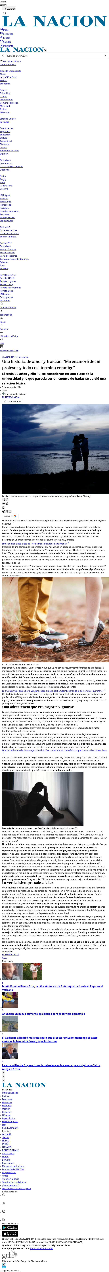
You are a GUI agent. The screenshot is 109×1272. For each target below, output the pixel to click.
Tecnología (5, 201)
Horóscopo (5, 204)
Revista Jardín (7, 290)
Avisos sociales (7, 252)
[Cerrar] (45, 50)
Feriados (4, 208)
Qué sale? (5, 227)
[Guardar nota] (3, 499)
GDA (4, 957)
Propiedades (6, 99)
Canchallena (6, 185)
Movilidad (5, 106)
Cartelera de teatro (9, 233)
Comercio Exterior (9, 102)
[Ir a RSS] (3, 1220)
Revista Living (7, 284)
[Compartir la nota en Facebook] (3, 511)
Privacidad (48, 1248)
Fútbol (3, 176)
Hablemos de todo (9, 150)
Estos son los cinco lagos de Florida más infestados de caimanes (34, 543)
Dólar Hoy (5, 93)
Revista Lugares (8, 281)
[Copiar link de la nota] (3, 507)
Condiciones (36, 1248)
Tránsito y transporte (10, 70)
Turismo (4, 198)
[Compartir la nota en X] (7, 511)
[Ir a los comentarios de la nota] (7, 499)
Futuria (3, 90)
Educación (5, 134)
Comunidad (6, 141)
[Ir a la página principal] (54, 25)
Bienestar (5, 144)
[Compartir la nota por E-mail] (10, 511)
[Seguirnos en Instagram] (3, 1212)
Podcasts (4, 214)
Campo (3, 96)
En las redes (21, 357)
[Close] (3, 1073)
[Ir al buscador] (4, 13)
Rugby (3, 179)
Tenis (2, 182)
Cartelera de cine (8, 230)
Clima (3, 74)
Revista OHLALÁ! (8, 274)
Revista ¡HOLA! (7, 278)
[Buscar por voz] (105, 55)
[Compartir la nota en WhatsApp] (7, 503)
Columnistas (6, 163)
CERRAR (3, 2)
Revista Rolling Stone (10, 287)
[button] (54, 199)
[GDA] (10, 1258)
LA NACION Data (8, 77)
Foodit (6, 37)
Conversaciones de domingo (14, 259)
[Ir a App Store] (10, 1235)
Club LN (7, 41)
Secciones (8, 33)
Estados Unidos (8, 118)
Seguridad (5, 131)
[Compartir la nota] (3, 503)
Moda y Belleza (7, 217)
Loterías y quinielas (9, 211)
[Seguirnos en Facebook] (3, 1195)
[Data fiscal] (4, 1267)
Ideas (2, 265)
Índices (3, 109)
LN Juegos (5, 195)
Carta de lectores (8, 255)
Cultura (3, 137)
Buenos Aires (6, 128)
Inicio (6, 29)
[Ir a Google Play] (10, 1229)
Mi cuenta (8, 45)
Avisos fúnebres (8, 249)
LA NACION (8, 357)
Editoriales (5, 160)
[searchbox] (53, 55)
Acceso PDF (6, 243)
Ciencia (3, 147)
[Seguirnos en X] (3, 1203)
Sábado (4, 262)
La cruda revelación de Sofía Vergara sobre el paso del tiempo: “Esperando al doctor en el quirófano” (52, 690)
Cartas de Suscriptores (11, 166)
